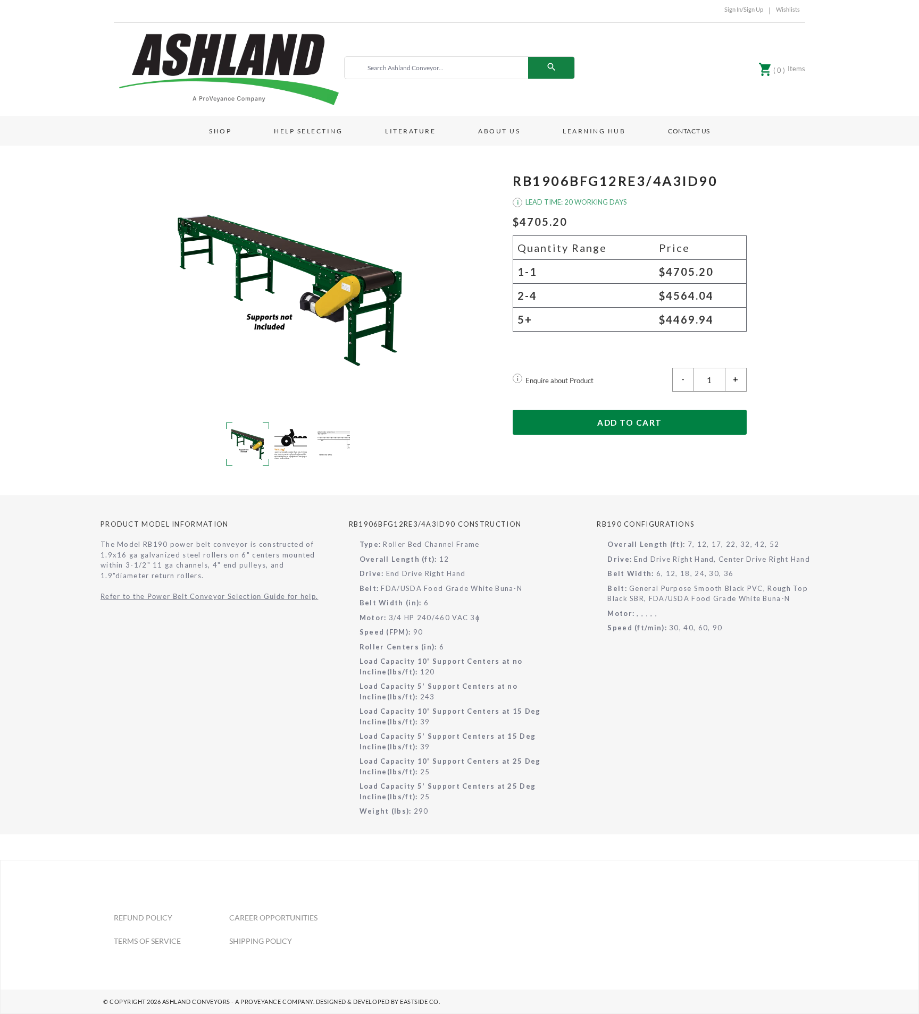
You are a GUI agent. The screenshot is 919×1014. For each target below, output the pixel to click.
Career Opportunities (273, 917)
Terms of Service (147, 940)
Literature (410, 131)
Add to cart (629, 422)
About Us (499, 131)
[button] (289, 288)
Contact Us (689, 131)
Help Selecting (308, 131)
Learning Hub (594, 131)
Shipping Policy (260, 940)
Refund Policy (143, 917)
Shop (220, 131)
